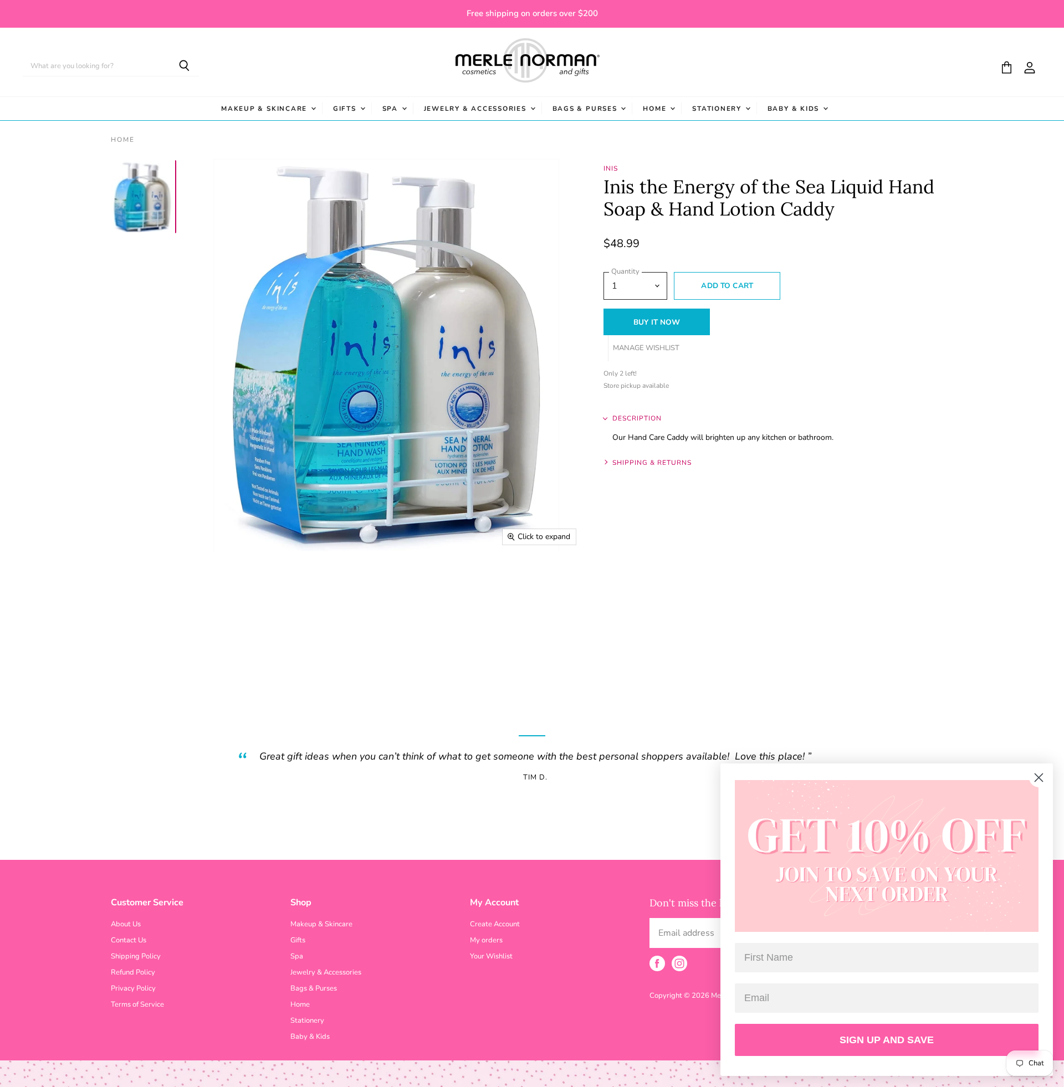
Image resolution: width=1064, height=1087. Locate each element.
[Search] (184, 66)
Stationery (718, 108)
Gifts (346, 108)
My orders (486, 940)
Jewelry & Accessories (476, 108)
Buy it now (656, 322)
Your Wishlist (491, 956)
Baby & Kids (795, 108)
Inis (610, 168)
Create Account (495, 924)
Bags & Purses (586, 108)
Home (656, 108)
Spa (391, 108)
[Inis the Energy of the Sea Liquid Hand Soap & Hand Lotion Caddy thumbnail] (143, 196)
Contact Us (128, 940)
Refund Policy (133, 972)
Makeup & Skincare (265, 108)
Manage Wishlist (646, 348)
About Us (126, 924)
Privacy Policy (133, 988)
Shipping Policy (136, 956)
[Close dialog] (1038, 777)
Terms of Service (137, 1004)
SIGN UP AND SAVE (887, 1039)
